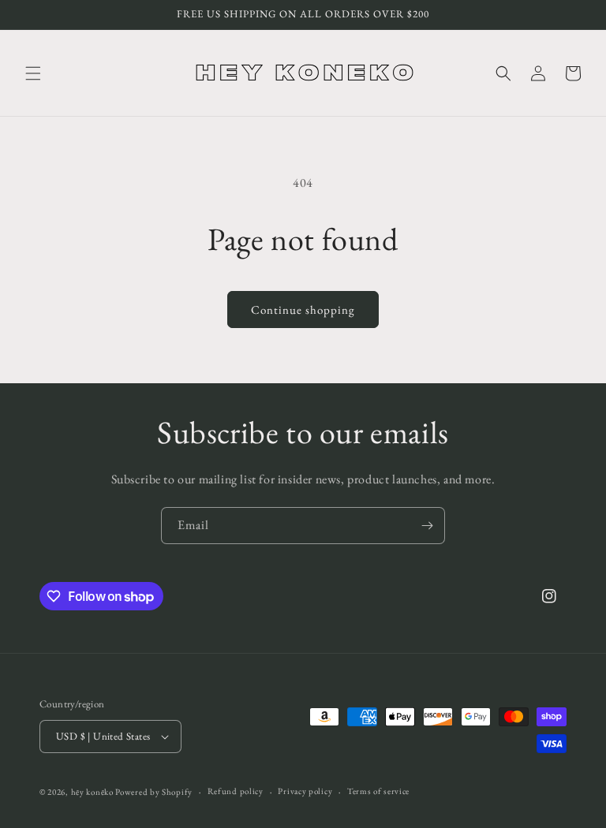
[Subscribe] (427, 525)
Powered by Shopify (154, 791)
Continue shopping (303, 309)
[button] (33, 73)
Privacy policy (305, 790)
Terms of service (378, 790)
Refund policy (236, 790)
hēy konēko (92, 791)
